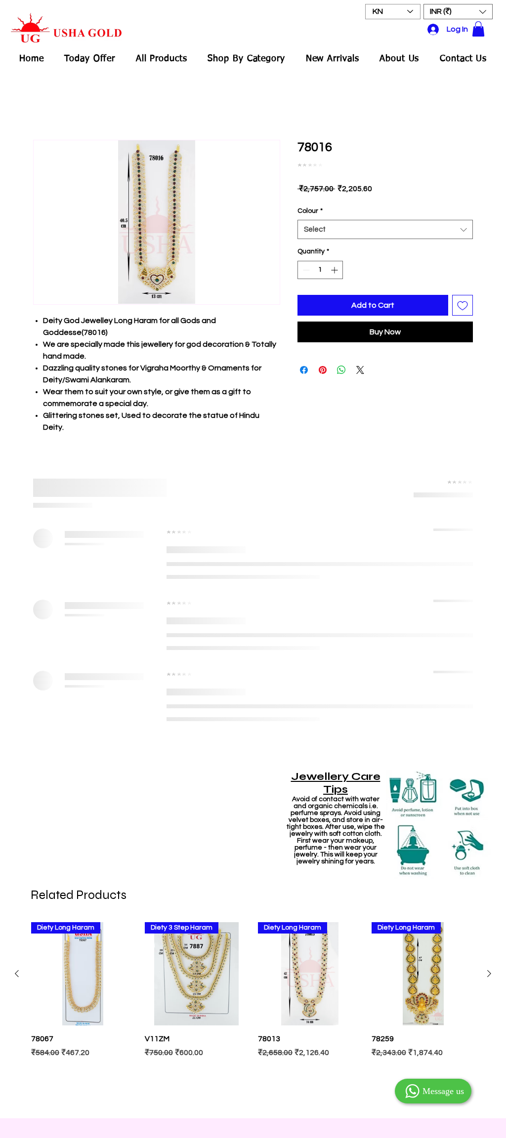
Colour (310, 210)
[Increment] (335, 270)
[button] (458, 11)
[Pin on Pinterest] (323, 370)
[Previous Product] (17, 973)
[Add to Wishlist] (462, 305)
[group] (253, 1015)
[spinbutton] (320, 270)
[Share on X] (360, 370)
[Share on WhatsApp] (341, 370)
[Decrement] (305, 270)
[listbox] (458, 11)
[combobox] (385, 229)
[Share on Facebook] (304, 370)
